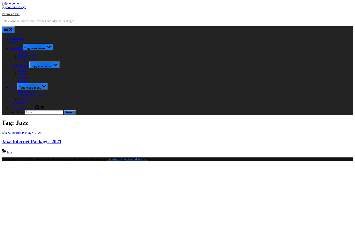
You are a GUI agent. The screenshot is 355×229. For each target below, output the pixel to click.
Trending (24, 99)
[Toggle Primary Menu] (8, 29)
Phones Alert (11, 14)
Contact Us (17, 38)
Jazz (9, 152)
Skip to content (11, 3)
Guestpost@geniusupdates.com (127, 159)
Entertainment (27, 91)
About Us (16, 48)
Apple (22, 70)
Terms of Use (27, 59)
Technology (17, 102)
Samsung (24, 77)
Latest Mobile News (31, 95)
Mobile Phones (19, 66)
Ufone (22, 81)
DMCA (23, 52)
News (13, 87)
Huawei (23, 73)
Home (14, 41)
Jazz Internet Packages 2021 (31, 141)
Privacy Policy (27, 56)
